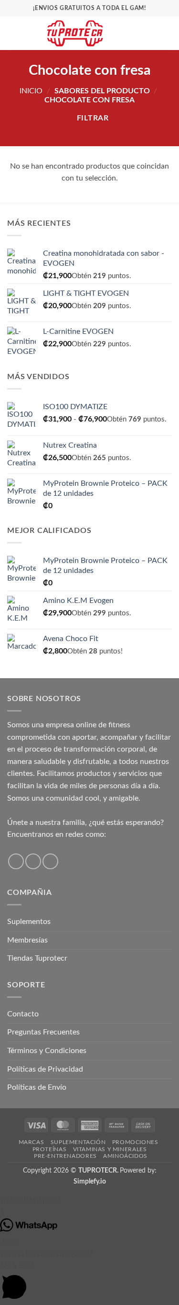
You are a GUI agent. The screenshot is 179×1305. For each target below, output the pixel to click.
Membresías (27, 940)
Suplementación (78, 1142)
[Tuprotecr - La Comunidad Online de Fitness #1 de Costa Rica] (75, 33)
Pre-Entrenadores (65, 1156)
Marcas (31, 1142)
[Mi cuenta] (151, 33)
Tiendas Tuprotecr (37, 958)
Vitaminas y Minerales (110, 1149)
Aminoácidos (125, 1156)
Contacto (23, 1014)
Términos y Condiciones (46, 1050)
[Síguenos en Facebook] (16, 861)
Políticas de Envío (36, 1087)
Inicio (31, 91)
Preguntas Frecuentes (43, 1032)
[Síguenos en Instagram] (33, 861)
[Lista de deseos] (134, 33)
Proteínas (49, 1149)
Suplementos (29, 921)
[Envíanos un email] (50, 861)
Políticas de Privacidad (45, 1069)
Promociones (135, 1142)
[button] (13, 33)
